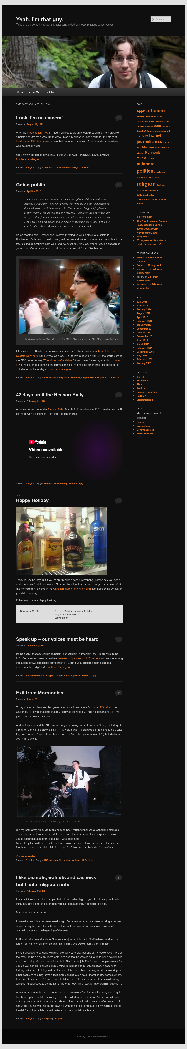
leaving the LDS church (30, 141)
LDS (56, 167)
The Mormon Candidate (58, 360)
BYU (168, 121)
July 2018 (142, 301)
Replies (87, 860)
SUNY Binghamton (99, 377)
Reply (86, 167)
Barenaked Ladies (154, 116)
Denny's (166, 126)
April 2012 (142, 317)
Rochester (161, 184)
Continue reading (28, 159)
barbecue (141, 116)
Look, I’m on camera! (39, 117)
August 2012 (143, 313)
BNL (163, 121)
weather (162, 199)
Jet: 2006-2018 (144, 217)
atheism (48, 167)
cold (157, 125)
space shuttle (151, 190)
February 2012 (144, 321)
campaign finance (145, 126)
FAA (144, 131)
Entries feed (143, 426)
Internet (155, 135)
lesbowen (142, 269)
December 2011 (145, 328)
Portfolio (49, 92)
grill (168, 131)
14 (119, 693)
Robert (140, 257)
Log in (140, 422)
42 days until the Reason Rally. (50, 394)
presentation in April (38, 132)
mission (53, 860)
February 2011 (144, 348)
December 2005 (145, 351)
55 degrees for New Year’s (151, 240)
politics (77, 675)
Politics (141, 388)
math (151, 147)
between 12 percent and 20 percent (79, 658)
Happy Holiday (32, 500)
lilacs (139, 147)
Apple (141, 111)
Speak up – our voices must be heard (57, 639)
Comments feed (145, 429)
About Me (34, 92)
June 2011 (142, 340)
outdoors (145, 163)
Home (20, 92)
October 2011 (144, 332)
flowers (150, 131)
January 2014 (144, 309)
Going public (30, 184)
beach (158, 121)
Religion (30, 167)
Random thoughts (73, 611)
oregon (150, 158)
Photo (140, 384)
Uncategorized (145, 399)
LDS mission (106, 707)
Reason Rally (56, 409)
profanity (141, 177)
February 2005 (144, 359)
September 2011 (146, 336)
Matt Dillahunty (72, 377)
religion (76, 167)
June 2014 (142, 305)
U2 (156, 199)
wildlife (140, 203)
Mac (145, 147)
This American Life (145, 199)
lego (167, 142)
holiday (76, 614)
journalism (147, 141)
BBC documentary (53, 377)
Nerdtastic (142, 380)
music (141, 157)
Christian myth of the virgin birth (72, 588)
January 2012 (144, 324)
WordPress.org (145, 433)
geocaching (160, 131)
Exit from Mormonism (40, 692)
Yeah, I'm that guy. (39, 19)
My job (140, 376)
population (159, 171)
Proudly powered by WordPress (93, 1036)
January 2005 (144, 363)
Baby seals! (143, 236)
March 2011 (143, 344)
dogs (139, 131)
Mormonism (65, 167)
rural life (140, 190)
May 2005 (142, 355)
